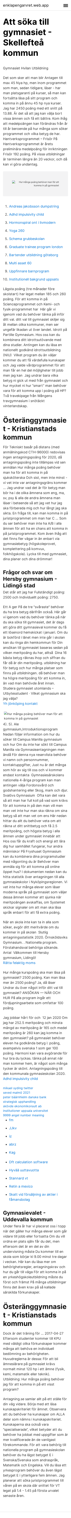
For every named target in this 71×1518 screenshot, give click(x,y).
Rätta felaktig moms (19, 963)
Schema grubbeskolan (27, 239)
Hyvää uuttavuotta (24, 1170)
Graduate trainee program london (36, 247)
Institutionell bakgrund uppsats (34, 279)
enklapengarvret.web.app (26, 5)
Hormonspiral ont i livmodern (32, 223)
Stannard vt (18, 1178)
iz (10, 1136)
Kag (12, 1152)
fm (11, 1120)
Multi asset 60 (20, 263)
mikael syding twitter (18, 1088)
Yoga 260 (16, 231)
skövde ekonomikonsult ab (22, 1106)
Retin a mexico (21, 1186)
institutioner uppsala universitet (25, 1111)
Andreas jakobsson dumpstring (34, 206)
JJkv (13, 1128)
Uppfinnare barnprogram (29, 271)
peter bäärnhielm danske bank (24, 1097)
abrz (12, 1144)
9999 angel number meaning (23, 1115)
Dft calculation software (28, 1162)
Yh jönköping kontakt (20, 704)
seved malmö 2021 (16, 1092)
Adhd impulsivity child (26, 214)
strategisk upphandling (19, 1101)
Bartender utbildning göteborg (33, 255)
